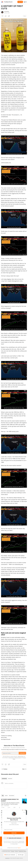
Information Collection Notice (18, 842)
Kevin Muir (6, 11)
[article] (14, 803)
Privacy (12, 851)
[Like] (2, 16)
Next (23, 769)
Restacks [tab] (10, 778)
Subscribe (20, 2)
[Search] (25, 795)
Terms (16, 851)
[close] (24, 812)
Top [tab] (2, 795)
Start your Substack (10, 854)
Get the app (20, 854)
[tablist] (7, 778)
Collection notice (22, 851)
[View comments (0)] (5, 16)
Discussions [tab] (11, 795)
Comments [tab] (4, 778)
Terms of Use (21, 841)
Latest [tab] (6, 795)
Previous (5, 769)
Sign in (25, 2)
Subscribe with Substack (15, 838)
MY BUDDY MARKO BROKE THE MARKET (10, 800)
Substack (7, 858)
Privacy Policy (15, 843)
